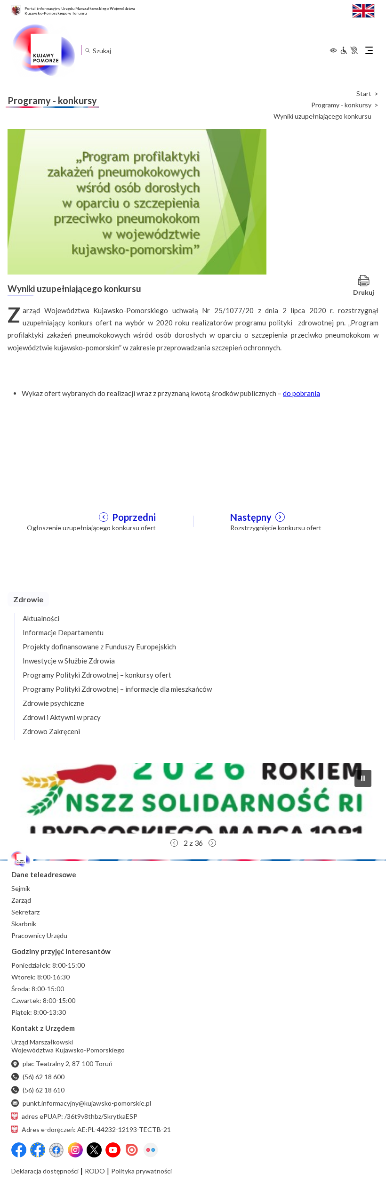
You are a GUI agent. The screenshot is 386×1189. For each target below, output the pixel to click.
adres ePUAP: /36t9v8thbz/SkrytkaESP (79, 1116)
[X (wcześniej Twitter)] (94, 1149)
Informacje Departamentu (63, 632)
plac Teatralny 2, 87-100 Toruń (68, 1064)
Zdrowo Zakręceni (51, 731)
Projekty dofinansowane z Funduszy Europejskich (99, 646)
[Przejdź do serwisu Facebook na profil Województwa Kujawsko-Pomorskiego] (18, 1149)
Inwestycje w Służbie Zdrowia (69, 660)
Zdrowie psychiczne (53, 703)
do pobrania (301, 393)
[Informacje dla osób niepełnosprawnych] (349, 50)
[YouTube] (113, 1149)
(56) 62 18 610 (43, 1090)
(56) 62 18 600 (43, 1077)
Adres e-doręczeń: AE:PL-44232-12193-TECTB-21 (96, 1129)
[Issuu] (131, 1149)
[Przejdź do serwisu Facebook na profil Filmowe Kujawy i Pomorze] (56, 1149)
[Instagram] (75, 1149)
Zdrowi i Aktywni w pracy (62, 717)
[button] (193, 798)
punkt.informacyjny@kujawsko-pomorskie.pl (87, 1103)
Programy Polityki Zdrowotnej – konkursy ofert (97, 675)
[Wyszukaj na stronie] (87, 50)
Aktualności (41, 618)
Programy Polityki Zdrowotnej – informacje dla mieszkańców (117, 689)
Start (363, 93)
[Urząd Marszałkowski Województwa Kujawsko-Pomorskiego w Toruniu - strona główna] (43, 50)
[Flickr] (150, 1149)
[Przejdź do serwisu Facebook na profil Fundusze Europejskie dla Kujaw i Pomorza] (37, 1149)
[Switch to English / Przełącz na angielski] (363, 9)
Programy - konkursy (341, 105)
